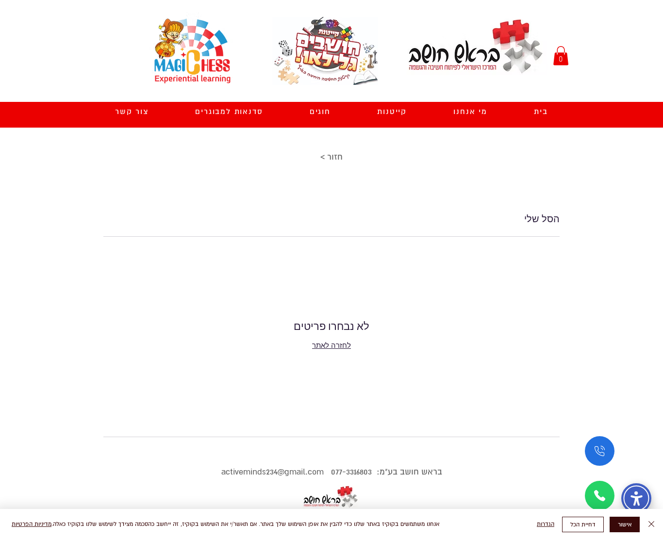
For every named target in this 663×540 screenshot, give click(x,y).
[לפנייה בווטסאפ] (599, 495)
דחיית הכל (583, 524)
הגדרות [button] (545, 524)
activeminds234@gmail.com (272, 472)
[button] (561, 55)
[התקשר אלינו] (599, 451)
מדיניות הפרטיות (31, 524)
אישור (624, 524)
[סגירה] (651, 524)
